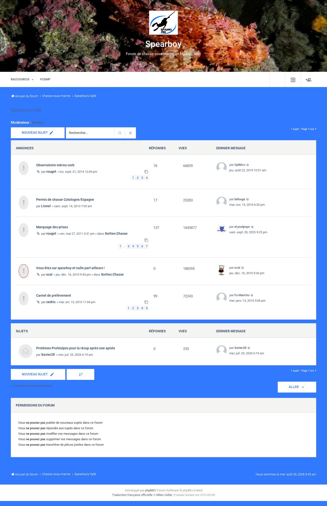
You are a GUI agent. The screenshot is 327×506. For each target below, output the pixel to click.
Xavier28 (48, 354)
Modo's (38, 122)
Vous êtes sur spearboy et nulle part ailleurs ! (70, 268)
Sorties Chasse (116, 233)
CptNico (239, 165)
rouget (51, 171)
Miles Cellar (164, 495)
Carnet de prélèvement (53, 295)
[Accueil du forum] (163, 23)
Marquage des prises (52, 227)
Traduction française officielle (132, 495)
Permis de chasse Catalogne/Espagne (65, 199)
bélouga (239, 199)
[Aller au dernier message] (247, 164)
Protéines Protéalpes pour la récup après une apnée (75, 348)
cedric (51, 302)
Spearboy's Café (26, 110)
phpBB (149, 490)
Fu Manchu (241, 295)
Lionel (46, 206)
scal (49, 274)
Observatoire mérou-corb (55, 165)
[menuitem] (293, 79)
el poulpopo (242, 226)
